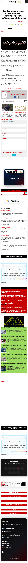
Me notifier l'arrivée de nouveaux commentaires (13, 152)
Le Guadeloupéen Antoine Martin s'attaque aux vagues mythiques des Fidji (13, 346)
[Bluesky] (18, 473)
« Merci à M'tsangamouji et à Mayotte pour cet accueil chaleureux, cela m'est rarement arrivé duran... (16, 340)
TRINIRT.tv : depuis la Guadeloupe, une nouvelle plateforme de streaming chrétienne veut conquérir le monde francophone (13, 296)
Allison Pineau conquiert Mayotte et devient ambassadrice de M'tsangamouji (12, 337)
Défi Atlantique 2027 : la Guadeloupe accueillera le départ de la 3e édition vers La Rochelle (13, 328)
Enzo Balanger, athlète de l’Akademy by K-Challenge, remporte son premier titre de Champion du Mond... (15, 368)
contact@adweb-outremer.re (11, 545)
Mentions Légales (14, 492)
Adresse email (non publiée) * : (8, 128)
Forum (2, 381)
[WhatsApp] (10, 473)
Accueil (2, 7)
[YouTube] (18, 468)
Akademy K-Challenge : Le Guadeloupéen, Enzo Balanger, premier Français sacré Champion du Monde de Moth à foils (13, 365)
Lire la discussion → (5, 216)
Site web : (4, 133)
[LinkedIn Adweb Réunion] (3, 552)
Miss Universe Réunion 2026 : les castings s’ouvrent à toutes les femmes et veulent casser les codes (20, 115)
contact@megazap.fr (9, 528)
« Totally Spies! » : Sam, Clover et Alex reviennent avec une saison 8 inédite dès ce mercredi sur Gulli (13, 311)
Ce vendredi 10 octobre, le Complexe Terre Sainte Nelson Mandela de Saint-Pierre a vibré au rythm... (17, 358)
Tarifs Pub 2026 (14, 501)
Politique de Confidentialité (14, 496)
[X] (14, 468)
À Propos (14, 509)
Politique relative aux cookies (14, 504)
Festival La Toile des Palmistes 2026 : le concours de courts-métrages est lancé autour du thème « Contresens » (13, 291)
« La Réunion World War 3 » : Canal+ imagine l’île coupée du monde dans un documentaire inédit (12, 306)
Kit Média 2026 (14, 513)
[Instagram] (10, 468)
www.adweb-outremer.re (10, 550)
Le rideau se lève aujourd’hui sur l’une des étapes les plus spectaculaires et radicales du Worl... (16, 349)
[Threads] (22, 468)
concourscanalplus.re (15, 63)
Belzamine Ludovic (6, 91)
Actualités (8, 7)
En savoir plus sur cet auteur (18, 94)
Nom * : (3, 123)
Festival (19, 88)
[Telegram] (14, 473)
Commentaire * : (5, 138)
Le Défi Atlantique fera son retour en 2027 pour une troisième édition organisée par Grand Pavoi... (16, 331)
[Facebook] (6, 468)
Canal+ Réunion (14, 88)
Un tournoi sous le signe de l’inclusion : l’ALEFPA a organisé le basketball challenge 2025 (14, 355)
